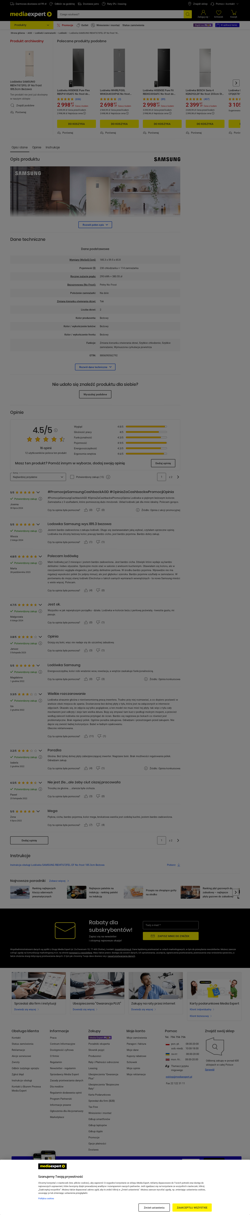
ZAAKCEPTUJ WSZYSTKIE (192, 1207)
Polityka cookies (46, 1198)
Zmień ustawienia (154, 1207)
